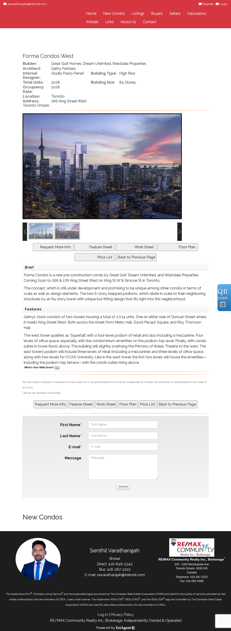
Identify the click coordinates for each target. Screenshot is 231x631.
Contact (149, 22)
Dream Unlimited (142, 275)
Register (208, 4)
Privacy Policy (122, 614)
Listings (138, 13)
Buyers (157, 13)
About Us (128, 22)
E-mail (74, 447)
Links (109, 22)
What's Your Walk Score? (39, 367)
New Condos (114, 13)
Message (73, 458)
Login (223, 4)
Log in (102, 614)
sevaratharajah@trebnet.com (27, 4)
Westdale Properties (182, 275)
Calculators (196, 13)
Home (91, 13)
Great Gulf (117, 275)
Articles (92, 22)
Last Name (70, 436)
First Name (70, 425)
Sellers (174, 13)
